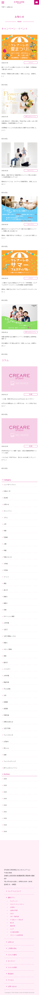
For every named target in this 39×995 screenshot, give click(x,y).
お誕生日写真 (14, 910)
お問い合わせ (12, 986)
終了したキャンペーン (10, 768)
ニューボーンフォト (10, 484)
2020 (5, 818)
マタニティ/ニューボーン (17, 904)
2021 (5, 812)
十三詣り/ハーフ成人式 (16, 919)
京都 (5, 610)
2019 (5, 825)
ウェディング (14, 901)
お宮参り (6, 741)
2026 (5, 779)
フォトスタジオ (8, 735)
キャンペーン (8, 511)
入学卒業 (6, 623)
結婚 (5, 755)
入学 (5, 524)
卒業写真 (6, 715)
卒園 (5, 550)
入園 (5, 544)
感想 (5, 583)
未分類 (6, 498)
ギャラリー (11, 961)
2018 (5, 831)
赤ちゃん (6, 748)
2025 (5, 785)
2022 (5, 805)
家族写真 (6, 682)
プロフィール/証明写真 (16, 935)
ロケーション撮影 (9, 616)
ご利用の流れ (12, 948)
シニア (12, 929)
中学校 (6, 570)
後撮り (6, 603)
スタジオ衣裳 (12, 967)
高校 (5, 656)
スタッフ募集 (8, 649)
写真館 (6, 537)
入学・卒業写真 (14, 916)
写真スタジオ (8, 557)
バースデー (7, 669)
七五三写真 (7, 728)
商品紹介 (11, 974)
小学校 (6, 563)
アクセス (11, 980)
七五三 (6, 629)
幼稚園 (6, 702)
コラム (6, 517)
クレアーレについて (14, 891)
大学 (5, 695)
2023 (5, 798)
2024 (5, 792)
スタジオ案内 (12, 955)
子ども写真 (7, 689)
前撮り (6, 596)
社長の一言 (7, 491)
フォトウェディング (10, 761)
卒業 (5, 530)
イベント (6, 577)
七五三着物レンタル (10, 636)
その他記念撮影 (14, 932)
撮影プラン (11, 897)
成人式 (6, 590)
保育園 (6, 708)
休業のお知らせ (8, 722)
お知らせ (6, 504)
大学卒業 (6, 675)
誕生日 (6, 662)
